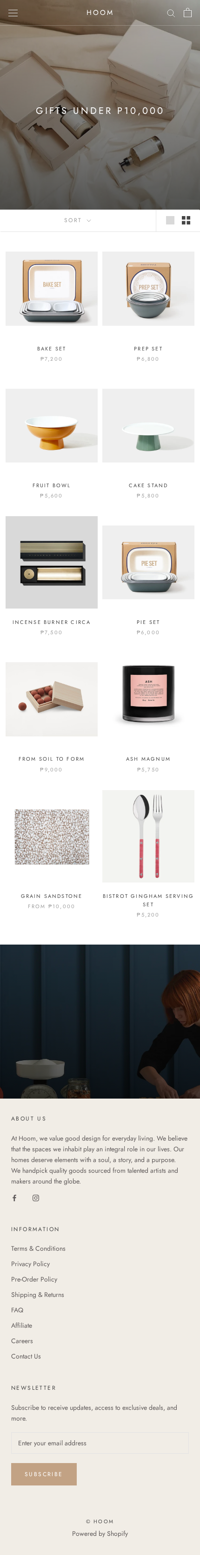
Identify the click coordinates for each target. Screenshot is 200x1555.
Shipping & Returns (37, 1294)
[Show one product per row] (170, 220)
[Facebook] (14, 1197)
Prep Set (148, 348)
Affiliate (21, 1325)
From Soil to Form (52, 759)
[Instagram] (36, 1197)
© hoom (100, 1521)
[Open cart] (188, 12)
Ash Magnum (148, 759)
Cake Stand (148, 485)
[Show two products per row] (186, 220)
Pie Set (148, 622)
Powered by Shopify (100, 1533)
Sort (74, 220)
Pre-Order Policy (34, 1279)
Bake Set (52, 348)
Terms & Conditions (38, 1248)
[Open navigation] (13, 12)
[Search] (171, 13)
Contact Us (26, 1356)
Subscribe (44, 1474)
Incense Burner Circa (52, 622)
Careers (22, 1340)
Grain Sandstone (52, 896)
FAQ (17, 1310)
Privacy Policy (30, 1263)
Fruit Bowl (52, 485)
